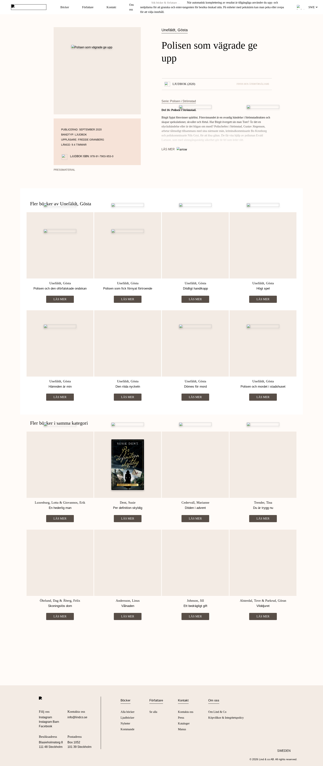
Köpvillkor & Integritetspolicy (226, 717)
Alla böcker (127, 711)
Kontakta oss (185, 711)
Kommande (127, 729)
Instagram (45, 717)
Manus (182, 729)
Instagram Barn (49, 721)
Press (181, 717)
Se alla (153, 711)
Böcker (64, 7)
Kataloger (184, 723)
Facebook (45, 726)
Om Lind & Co (217, 711)
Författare (87, 7)
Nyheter (125, 723)
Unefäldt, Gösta (175, 30)
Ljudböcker (127, 717)
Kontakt (111, 7)
